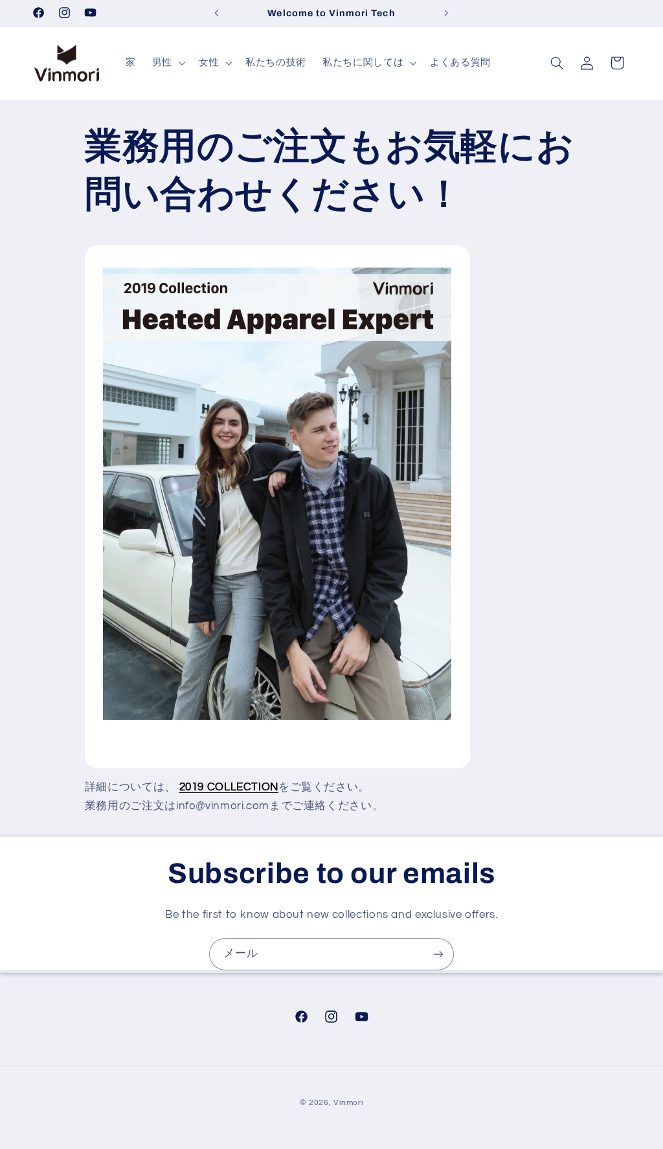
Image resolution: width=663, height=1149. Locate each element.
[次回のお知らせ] (447, 13)
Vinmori (348, 1102)
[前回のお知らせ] (216, 13)
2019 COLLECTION (228, 787)
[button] (167, 63)
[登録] (438, 954)
